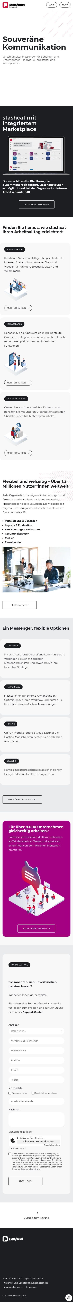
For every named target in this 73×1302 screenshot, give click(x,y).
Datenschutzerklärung (30, 1169)
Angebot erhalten (19, 1093)
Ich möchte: (15, 1088)
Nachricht (14, 1109)
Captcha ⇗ (52, 1145)
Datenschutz (17, 1148)
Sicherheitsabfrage (20, 1131)
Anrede (13, 1025)
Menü (65, 5)
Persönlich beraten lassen (46, 1093)
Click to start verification (38, 1141)
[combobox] (37, 1031)
